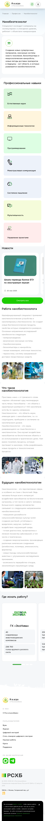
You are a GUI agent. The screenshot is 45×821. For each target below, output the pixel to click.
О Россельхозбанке (10, 713)
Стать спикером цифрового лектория (18, 736)
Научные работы (9, 740)
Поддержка (7, 747)
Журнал (6, 729)
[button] (38, 4)
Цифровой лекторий (11, 733)
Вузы (5, 725)
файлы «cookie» (17, 804)
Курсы (5, 743)
